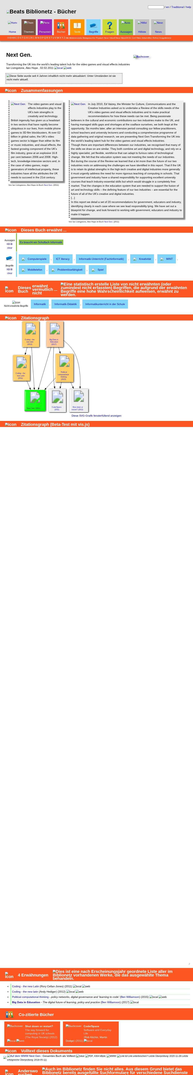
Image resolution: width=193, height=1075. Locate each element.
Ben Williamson (130, 996)
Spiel (100, 269)
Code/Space (91, 1026)
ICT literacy (63, 258)
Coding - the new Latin (25, 986)
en (167, 7)
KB (8, 244)
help (188, 7)
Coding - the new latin (25, 991)
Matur (123, 38)
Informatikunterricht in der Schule (105, 304)
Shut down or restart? (39, 1026)
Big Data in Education (26, 1002)
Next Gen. (48, 185)
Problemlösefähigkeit (69, 269)
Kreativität (145, 258)
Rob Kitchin (91, 1037)
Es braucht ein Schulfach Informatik (41, 242)
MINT (169, 258)
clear (9, 248)
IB (11, 244)
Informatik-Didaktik (65, 304)
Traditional (177, 7)
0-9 (9, 38)
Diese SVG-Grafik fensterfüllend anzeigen (96, 415)
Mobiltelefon (35, 269)
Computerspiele (37, 258)
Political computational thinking (30, 996)
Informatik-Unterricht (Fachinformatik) (101, 258)
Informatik (40, 304)
